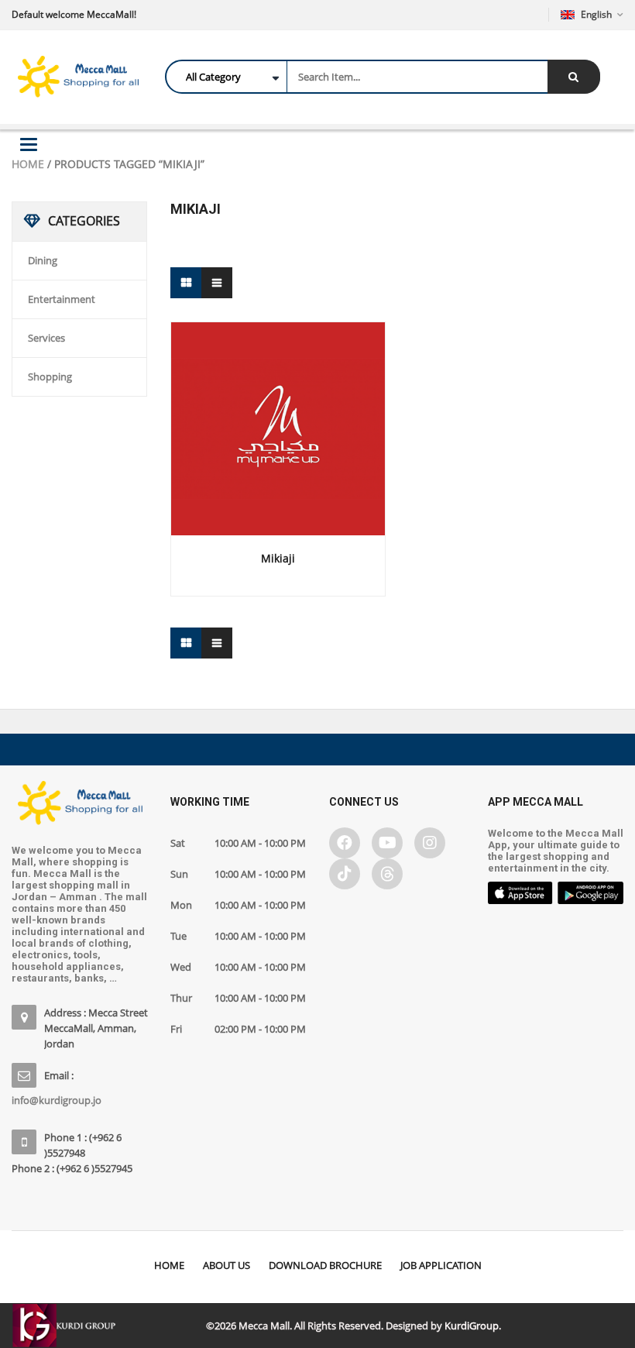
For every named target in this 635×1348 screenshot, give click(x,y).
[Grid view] (185, 282)
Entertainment (61, 299)
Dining (42, 260)
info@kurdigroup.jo (56, 1100)
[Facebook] (344, 842)
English (596, 14)
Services (46, 338)
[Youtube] (387, 842)
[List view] (216, 282)
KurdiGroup (471, 1326)
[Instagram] (429, 842)
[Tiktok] (344, 873)
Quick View (278, 399)
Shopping (50, 376)
